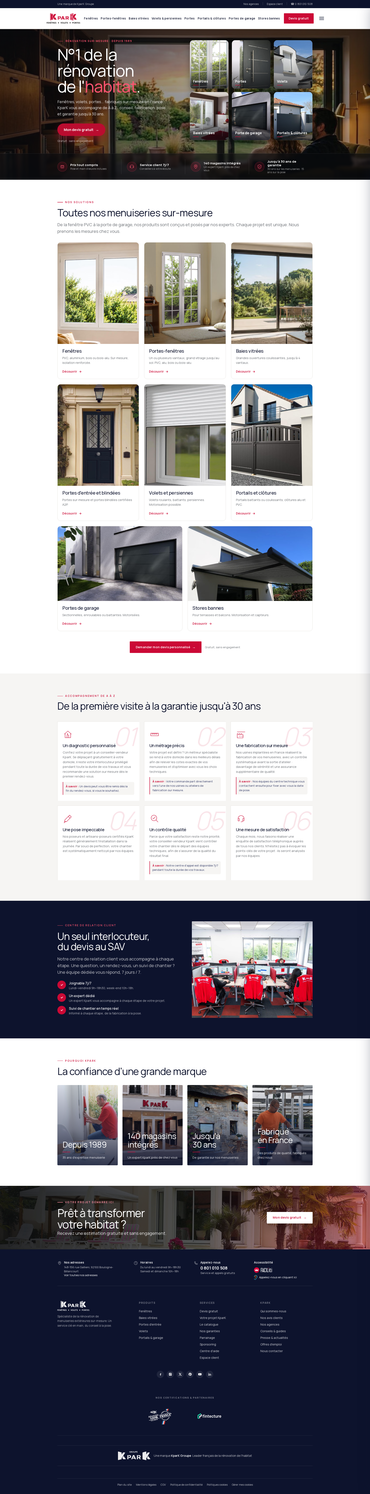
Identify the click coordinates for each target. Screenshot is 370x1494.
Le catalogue (209, 1324)
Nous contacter (271, 1351)
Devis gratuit (299, 18)
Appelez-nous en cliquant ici (278, 1277)
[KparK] (63, 18)
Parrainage (207, 1338)
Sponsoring (208, 1344)
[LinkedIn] (209, 1374)
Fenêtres (91, 18)
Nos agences (251, 4)
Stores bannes (269, 18)
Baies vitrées (139, 18)
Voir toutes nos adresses (80, 1275)
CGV (163, 1485)
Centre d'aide (209, 1351)
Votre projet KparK (213, 1318)
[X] (180, 1374)
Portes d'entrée (150, 1324)
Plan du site (124, 1485)
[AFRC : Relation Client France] (160, 1416)
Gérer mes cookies (242, 1485)
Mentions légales (146, 1485)
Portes (189, 18)
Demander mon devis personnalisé (165, 647)
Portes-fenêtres (113, 18)
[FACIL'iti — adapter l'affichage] (275, 1270)
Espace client (275, 4)
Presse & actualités (274, 1338)
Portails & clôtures (212, 18)
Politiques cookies (217, 1485)
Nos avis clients (271, 1318)
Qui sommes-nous (273, 1311)
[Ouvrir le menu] (322, 18)
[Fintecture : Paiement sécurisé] (209, 1416)
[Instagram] (170, 1374)
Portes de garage (242, 18)
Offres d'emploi (271, 1344)
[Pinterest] (190, 1374)
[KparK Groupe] (134, 1455)
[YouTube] (199, 1374)
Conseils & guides (273, 1331)
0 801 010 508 (214, 1268)
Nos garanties (210, 1331)
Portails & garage (151, 1338)
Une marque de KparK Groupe (75, 4)
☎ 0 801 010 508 (302, 4)
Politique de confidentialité (186, 1485)
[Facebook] (160, 1374)
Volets (143, 1331)
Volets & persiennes (167, 18)
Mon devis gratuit (81, 129)
